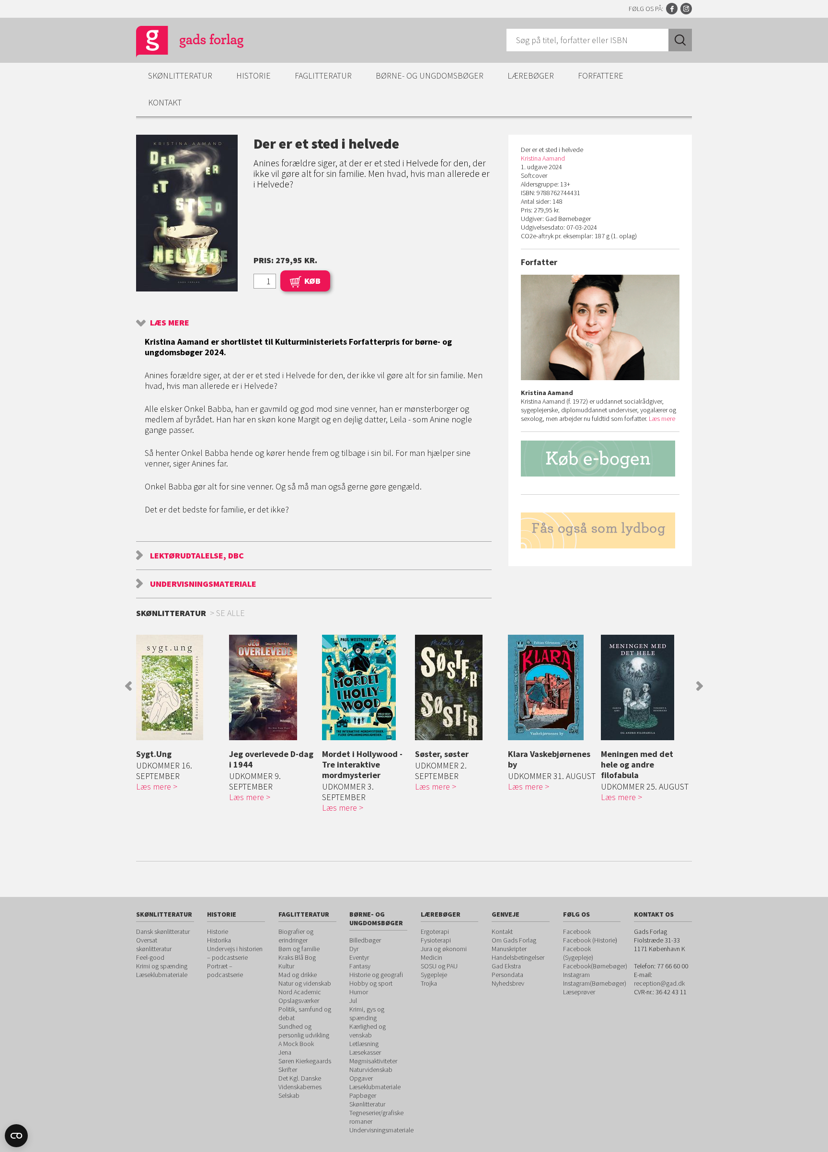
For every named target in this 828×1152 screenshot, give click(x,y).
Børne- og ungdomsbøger (429, 75)
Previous (128, 686)
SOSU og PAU (439, 966)
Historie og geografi (376, 974)
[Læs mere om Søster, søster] (459, 687)
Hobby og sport (370, 983)
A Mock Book (296, 1043)
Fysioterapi (436, 940)
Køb (312, 280)
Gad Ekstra (506, 966)
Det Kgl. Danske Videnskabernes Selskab (300, 1087)
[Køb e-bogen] (600, 459)
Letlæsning (364, 1043)
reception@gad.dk (659, 983)
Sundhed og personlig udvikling (303, 1030)
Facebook (672, 8)
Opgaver (361, 1078)
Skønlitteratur (180, 75)
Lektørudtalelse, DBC (197, 555)
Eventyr (359, 957)
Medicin (431, 957)
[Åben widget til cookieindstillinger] (16, 1135)
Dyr (353, 948)
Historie (253, 75)
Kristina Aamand (543, 158)
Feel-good (150, 957)
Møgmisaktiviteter (373, 1061)
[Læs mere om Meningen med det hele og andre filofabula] (645, 687)
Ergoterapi (435, 931)
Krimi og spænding (161, 966)
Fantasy (359, 966)
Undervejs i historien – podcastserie (235, 953)
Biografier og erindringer (295, 935)
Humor (358, 992)
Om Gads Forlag (514, 940)
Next (699, 686)
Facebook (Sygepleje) (578, 953)
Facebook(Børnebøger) (595, 966)
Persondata (507, 974)
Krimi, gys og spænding (366, 1013)
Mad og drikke (297, 974)
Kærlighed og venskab (367, 1030)
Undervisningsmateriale (203, 583)
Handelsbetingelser (518, 957)
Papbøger (362, 1095)
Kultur (286, 966)
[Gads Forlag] (179, 43)
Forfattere (600, 75)
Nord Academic (299, 992)
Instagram (686, 8)
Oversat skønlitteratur (154, 944)
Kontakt (165, 102)
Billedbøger (365, 940)
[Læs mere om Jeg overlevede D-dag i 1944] (273, 687)
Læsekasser (365, 1052)
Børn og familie (299, 948)
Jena (284, 1052)
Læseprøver (579, 992)
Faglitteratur (323, 75)
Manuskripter (509, 948)
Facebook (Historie (589, 940)
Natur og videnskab (304, 983)
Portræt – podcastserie (225, 970)
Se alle (230, 612)
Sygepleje (434, 974)
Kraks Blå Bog (297, 957)
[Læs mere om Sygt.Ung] (180, 687)
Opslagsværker (298, 1000)
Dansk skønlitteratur (163, 931)
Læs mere (169, 322)
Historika (219, 940)
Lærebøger (530, 75)
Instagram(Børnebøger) (594, 983)
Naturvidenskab (370, 1069)
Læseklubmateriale (161, 974)
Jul (353, 1000)
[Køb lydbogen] (600, 530)
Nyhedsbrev (508, 983)
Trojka (429, 983)
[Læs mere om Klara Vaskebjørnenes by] (552, 687)
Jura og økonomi (444, 948)
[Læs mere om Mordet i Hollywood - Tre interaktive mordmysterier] (366, 687)
